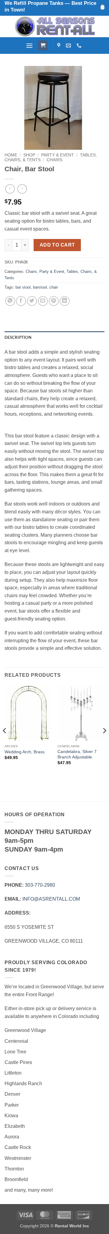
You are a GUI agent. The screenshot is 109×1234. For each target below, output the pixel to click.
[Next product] (10, 189)
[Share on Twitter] (32, 301)
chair (53, 287)
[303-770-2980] (80, 45)
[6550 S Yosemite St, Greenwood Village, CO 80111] (59, 45)
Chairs (54, 160)
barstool (40, 287)
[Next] (104, 743)
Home (11, 155)
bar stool (23, 287)
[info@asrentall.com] (69, 45)
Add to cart (57, 244)
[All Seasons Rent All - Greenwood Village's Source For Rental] (54, 26)
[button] (29, 45)
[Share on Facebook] (21, 301)
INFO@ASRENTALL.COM (51, 899)
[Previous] (4, 743)
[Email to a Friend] (43, 301)
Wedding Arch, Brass (25, 752)
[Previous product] (22, 189)
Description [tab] (18, 337)
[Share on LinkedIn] (65, 301)
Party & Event (57, 155)
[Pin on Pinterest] (54, 301)
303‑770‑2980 (40, 885)
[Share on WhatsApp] (10, 301)
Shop (29, 155)
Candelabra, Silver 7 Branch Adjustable (77, 754)
